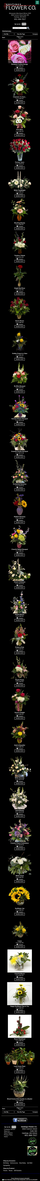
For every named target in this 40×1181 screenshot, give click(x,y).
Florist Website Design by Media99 (20, 1178)
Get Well (29, 1163)
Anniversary (14, 1163)
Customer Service (9, 1129)
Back (3, 37)
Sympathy (6, 1165)
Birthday (6, 1163)
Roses (11, 1170)
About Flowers (8, 1133)
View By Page (21, 34)
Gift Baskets (17, 1170)
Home (6, 1136)
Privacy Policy (8, 1135)
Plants (5, 1170)
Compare (35, 34)
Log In (24, 24)
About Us (7, 1131)
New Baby (22, 1163)
